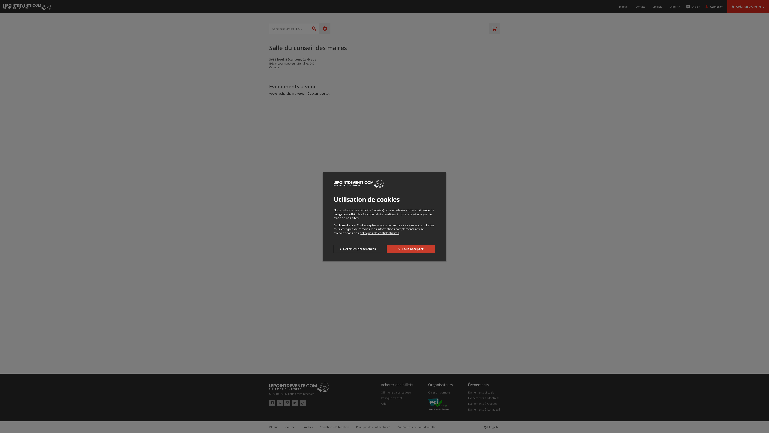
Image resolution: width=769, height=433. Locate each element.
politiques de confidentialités (379, 233)
